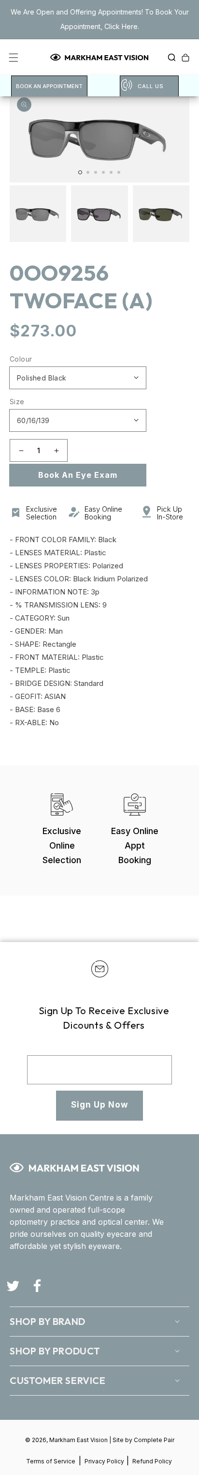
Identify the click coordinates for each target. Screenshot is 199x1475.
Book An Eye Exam (77, 475)
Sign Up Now (99, 1105)
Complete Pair (154, 1440)
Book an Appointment (49, 86)
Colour (21, 359)
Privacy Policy (105, 1461)
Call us (151, 86)
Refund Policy (152, 1461)
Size (17, 401)
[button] (169, 57)
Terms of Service (50, 1461)
